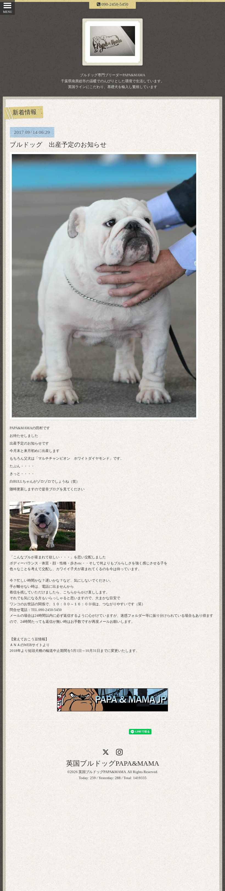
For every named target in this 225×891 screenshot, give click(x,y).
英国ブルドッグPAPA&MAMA (112, 763)
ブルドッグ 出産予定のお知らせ (58, 144)
